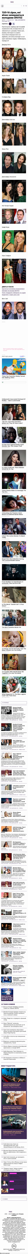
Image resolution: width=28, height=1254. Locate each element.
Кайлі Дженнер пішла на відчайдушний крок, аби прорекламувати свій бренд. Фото (19, 856)
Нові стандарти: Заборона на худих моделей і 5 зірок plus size (14, 294)
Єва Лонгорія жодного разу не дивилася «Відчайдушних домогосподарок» (18, 1176)
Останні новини (8, 1004)
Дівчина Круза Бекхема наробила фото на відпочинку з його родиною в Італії (19, 869)
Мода (20, 863)
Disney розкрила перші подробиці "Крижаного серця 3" (19, 979)
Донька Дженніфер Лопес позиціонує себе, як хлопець (18, 1191)
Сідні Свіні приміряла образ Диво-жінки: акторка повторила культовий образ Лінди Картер (13, 773)
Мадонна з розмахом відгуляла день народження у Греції (19, 800)
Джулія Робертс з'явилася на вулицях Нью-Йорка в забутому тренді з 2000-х (19, 940)
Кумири (19, 972)
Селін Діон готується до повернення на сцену (19, 787)
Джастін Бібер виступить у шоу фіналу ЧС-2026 (7, 997)
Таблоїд (20, 720)
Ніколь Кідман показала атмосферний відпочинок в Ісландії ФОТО (13, 815)
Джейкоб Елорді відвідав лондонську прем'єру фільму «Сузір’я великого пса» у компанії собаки (19, 727)
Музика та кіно (22, 749)
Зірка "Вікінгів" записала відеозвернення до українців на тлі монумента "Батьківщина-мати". (12, 756)
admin (10, 794)
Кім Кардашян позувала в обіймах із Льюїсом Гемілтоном (19, 843)
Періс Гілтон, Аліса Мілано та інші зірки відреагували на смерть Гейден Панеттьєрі (12, 896)
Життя (3, 20)
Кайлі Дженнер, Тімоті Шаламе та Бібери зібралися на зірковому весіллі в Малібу (13, 830)
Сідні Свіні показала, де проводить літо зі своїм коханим (19, 884)
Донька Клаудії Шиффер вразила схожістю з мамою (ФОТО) (18, 709)
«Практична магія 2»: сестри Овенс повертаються (19, 925)
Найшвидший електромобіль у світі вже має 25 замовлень (13, 1132)
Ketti (10, 720)
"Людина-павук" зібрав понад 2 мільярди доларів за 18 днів (19, 912)
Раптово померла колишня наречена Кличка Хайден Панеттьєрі (18, 967)
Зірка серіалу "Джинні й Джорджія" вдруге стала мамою (19, 953)
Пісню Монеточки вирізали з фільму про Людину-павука (12, 1107)
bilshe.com (15, 1214)
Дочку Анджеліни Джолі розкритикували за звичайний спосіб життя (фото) (17, 1184)
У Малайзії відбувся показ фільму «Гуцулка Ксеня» (11, 1084)
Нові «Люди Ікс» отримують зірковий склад (19, 742)
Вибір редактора (8, 1066)
